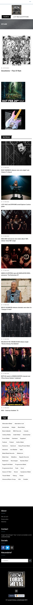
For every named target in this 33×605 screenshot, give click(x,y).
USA (19, 479)
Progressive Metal (20, 464)
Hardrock (13, 446)
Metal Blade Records (8, 453)
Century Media (6, 435)
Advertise (3, 521)
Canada (26, 431)
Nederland (5, 461)
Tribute (21, 475)
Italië (21, 449)
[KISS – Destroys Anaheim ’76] (16, 394)
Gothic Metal (20, 442)
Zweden (25, 479)
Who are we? (4, 516)
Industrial (5, 449)
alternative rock (19, 423)
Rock (22, 468)
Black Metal (21, 427)
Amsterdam (5, 427)
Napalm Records (24, 457)
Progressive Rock (7, 468)
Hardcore (5, 446)
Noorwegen (14, 461)
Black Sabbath (6, 431)
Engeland (23, 438)
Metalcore (20, 453)
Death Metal (16, 435)
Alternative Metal (7, 423)
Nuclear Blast (24, 461)
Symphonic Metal (25, 472)
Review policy (4, 519)
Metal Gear (5, 457)
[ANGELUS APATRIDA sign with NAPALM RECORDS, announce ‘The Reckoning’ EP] (16, 256)
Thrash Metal (6, 475)
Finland (11, 442)
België (13, 427)
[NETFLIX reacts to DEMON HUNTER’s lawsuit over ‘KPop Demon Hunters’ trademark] (16, 359)
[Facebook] (3, 548)
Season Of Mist (6, 472)
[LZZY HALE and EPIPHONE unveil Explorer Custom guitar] (16, 188)
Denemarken (26, 435)
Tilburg (15, 475)
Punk (16, 468)
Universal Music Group (9, 479)
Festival (4, 442)
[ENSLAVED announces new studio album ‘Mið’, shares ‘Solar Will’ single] (16, 222)
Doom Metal (5, 438)
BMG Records (17, 431)
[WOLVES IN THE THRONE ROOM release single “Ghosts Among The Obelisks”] (16, 325)
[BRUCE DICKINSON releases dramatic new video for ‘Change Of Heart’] (16, 291)
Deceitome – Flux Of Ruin (11, 71)
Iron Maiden (13, 449)
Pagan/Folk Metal (7, 464)
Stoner (16, 472)
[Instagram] (12, 548)
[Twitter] (8, 548)
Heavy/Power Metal (24, 446)
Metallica (14, 457)
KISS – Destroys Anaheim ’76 (9, 410)
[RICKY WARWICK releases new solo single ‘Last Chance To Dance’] (16, 153)
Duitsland (15, 438)
